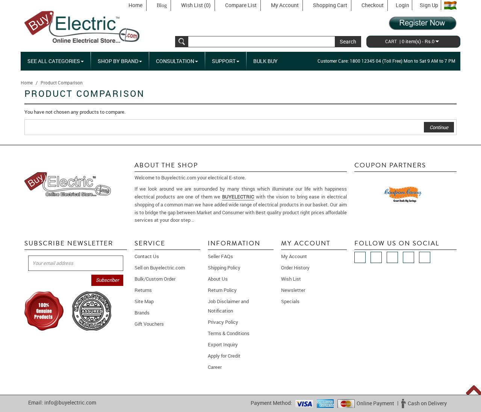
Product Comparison (62, 83)
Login (402, 5)
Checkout (373, 5)
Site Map (144, 301)
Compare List (241, 5)
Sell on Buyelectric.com (160, 267)
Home (135, 5)
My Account (285, 5)
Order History (295, 267)
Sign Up (429, 5)
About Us (218, 278)
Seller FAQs (220, 256)
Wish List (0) (196, 5)
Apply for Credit (224, 355)
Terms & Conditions (229, 333)
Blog (162, 5)
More (200, 220)
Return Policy (222, 290)
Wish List (291, 278)
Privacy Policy (223, 322)
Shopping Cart (330, 5)
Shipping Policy (224, 267)
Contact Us (147, 256)
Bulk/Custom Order (155, 278)
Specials (290, 301)
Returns (143, 290)
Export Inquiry (223, 344)
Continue (439, 127)
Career (215, 367)
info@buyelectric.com (70, 402)
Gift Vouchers (149, 323)
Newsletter (293, 290)
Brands (142, 312)
